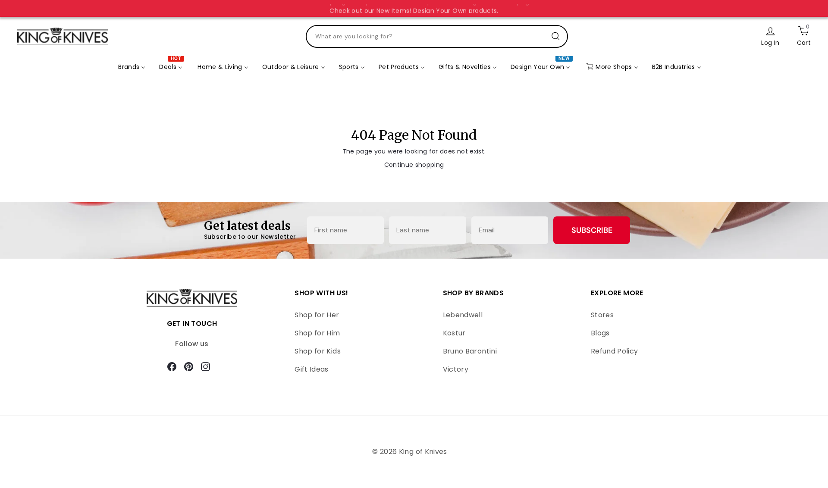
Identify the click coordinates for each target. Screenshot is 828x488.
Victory (455, 369)
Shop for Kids (318, 351)
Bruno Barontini (470, 351)
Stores (602, 315)
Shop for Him (317, 333)
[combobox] (437, 36)
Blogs (600, 333)
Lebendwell (463, 315)
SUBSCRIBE (591, 230)
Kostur (454, 333)
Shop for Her (317, 315)
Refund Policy (614, 351)
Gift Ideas (312, 369)
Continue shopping (414, 164)
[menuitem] (131, 67)
